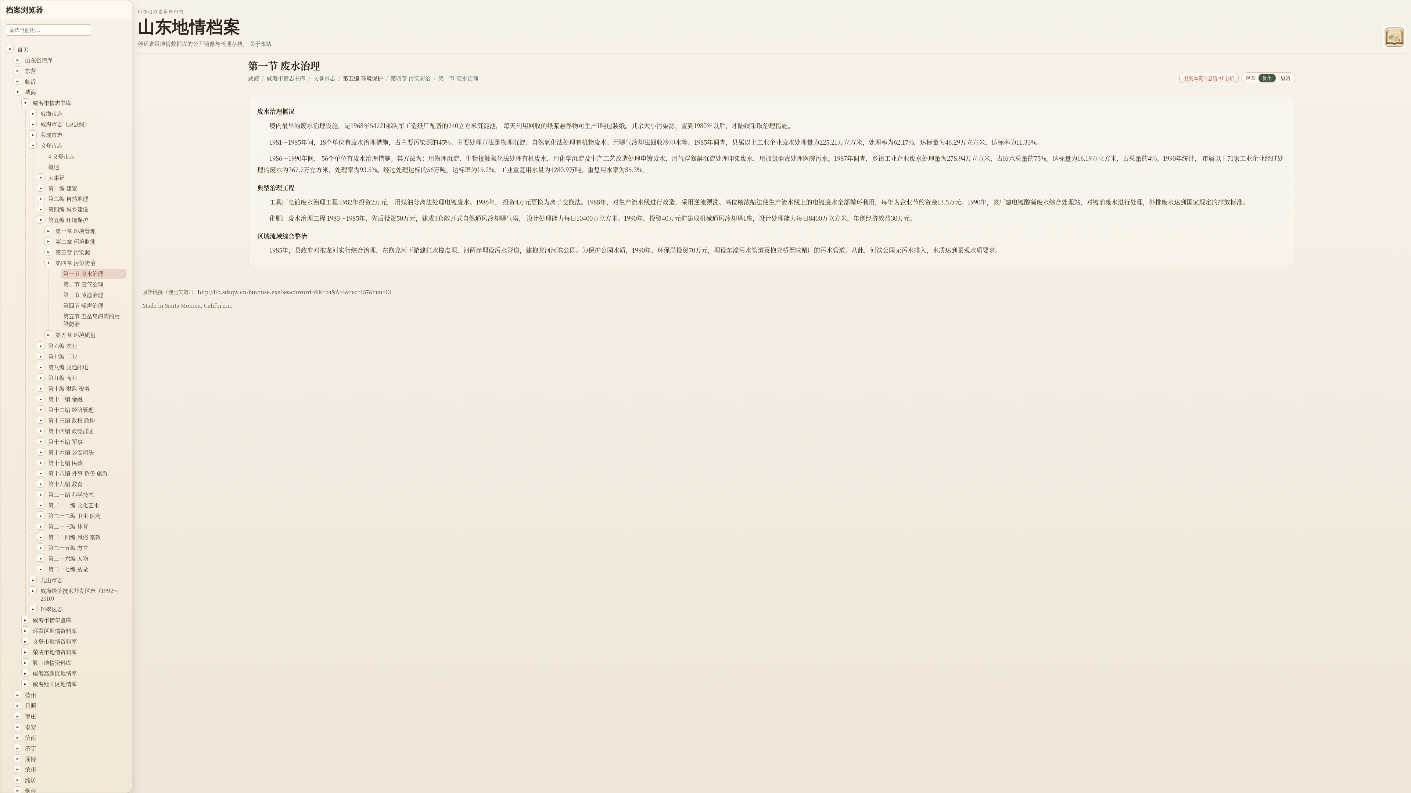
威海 (253, 78)
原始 (1285, 78)
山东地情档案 (189, 26)
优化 (1267, 78)
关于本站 (260, 43)
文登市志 (324, 78)
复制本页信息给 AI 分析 (1209, 78)
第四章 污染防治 (411, 78)
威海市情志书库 (286, 78)
